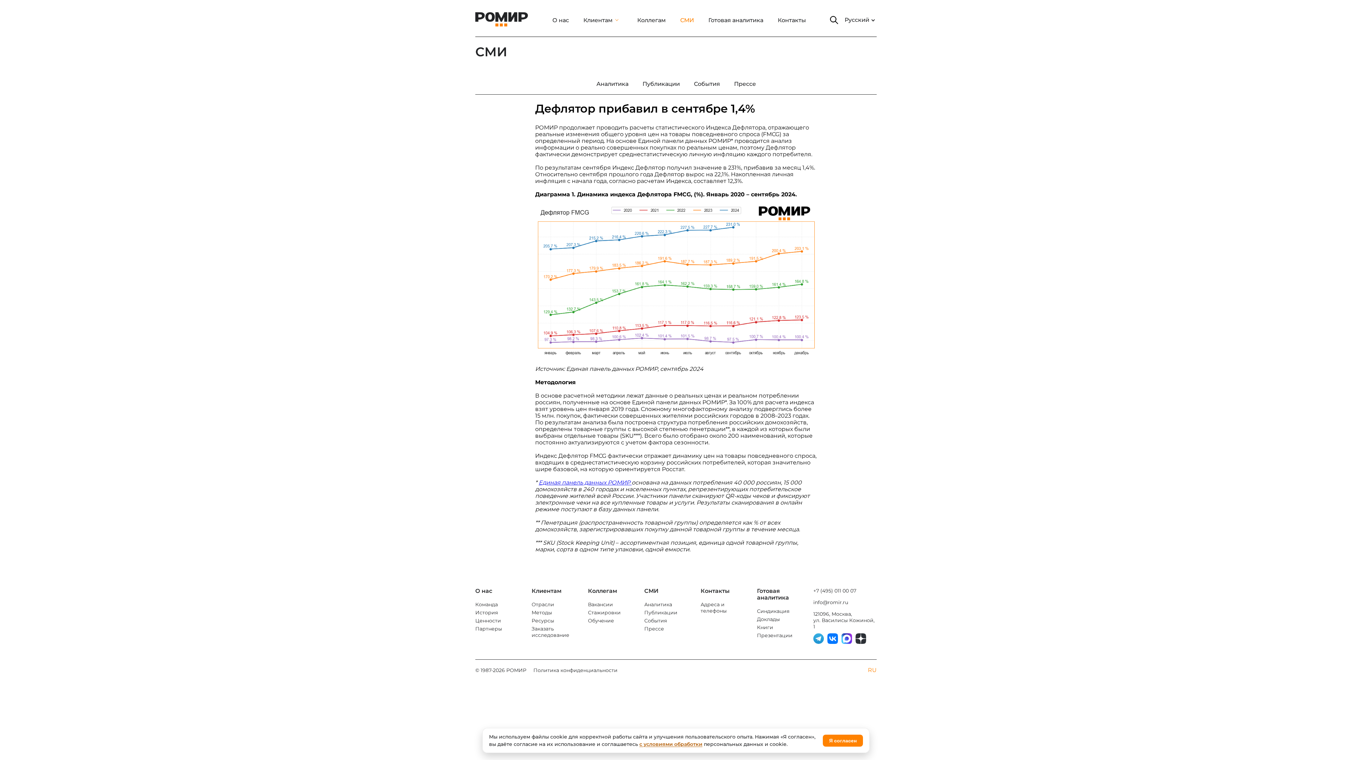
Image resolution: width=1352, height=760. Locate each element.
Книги (765, 627)
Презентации (775, 635)
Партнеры (488, 629)
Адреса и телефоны (714, 607)
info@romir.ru (830, 602)
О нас (560, 20)
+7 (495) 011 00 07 (834, 591)
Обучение (601, 621)
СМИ (687, 20)
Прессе (654, 629)
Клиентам (598, 20)
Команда (486, 604)
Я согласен (843, 740)
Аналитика (658, 604)
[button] (834, 20)
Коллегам (651, 20)
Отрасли (543, 604)
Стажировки (604, 612)
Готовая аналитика (735, 20)
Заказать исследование (550, 632)
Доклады (768, 619)
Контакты (792, 20)
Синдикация (773, 611)
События (655, 621)
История (486, 612)
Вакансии (600, 604)
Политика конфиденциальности (575, 670)
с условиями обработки (670, 744)
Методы (542, 612)
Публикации (660, 612)
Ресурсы (543, 621)
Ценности (488, 621)
